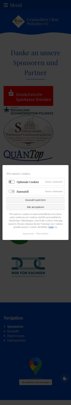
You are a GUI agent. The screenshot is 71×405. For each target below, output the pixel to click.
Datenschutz (42, 233)
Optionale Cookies (28, 182)
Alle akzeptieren (35, 207)
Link (51, 227)
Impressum (28, 233)
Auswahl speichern (35, 200)
